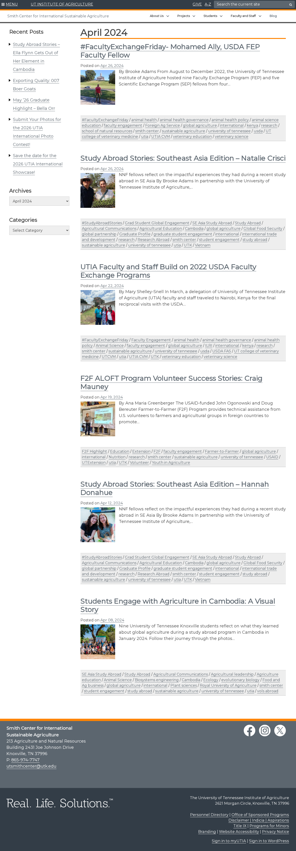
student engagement (219, 239)
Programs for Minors (269, 825)
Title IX (240, 825)
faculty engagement (123, 125)
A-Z (208, 4)
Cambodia (194, 228)
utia (144, 136)
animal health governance (184, 120)
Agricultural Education (160, 228)
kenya (252, 125)
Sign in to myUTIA (229, 840)
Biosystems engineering (157, 680)
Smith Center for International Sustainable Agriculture (58, 16)
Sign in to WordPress (269, 840)
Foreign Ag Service (162, 125)
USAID (272, 457)
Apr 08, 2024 (112, 620)
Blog (273, 16)
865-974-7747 (25, 759)
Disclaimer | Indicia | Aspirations (258, 820)
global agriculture (200, 125)
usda (258, 131)
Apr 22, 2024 (112, 286)
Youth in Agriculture (171, 462)
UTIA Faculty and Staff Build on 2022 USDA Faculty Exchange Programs (168, 271)
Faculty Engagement (151, 340)
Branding (207, 831)
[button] (9, 4)
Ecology (210, 680)
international (232, 125)
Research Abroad (154, 239)
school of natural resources (107, 131)
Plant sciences (183, 685)
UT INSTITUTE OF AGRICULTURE (62, 4)
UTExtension (94, 462)
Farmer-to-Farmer (222, 451)
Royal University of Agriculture (228, 685)
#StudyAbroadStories (102, 223)
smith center (147, 131)
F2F (157, 451)
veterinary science (231, 136)
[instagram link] (265, 730)
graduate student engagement (183, 234)
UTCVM (109, 356)
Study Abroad (248, 223)
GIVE (197, 4)
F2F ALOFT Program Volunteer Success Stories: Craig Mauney (171, 382)
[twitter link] (280, 730)
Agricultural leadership (232, 674)
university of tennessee (229, 131)
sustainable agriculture (183, 131)
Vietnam (202, 245)
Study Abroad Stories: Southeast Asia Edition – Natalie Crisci (183, 158)
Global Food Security (263, 228)
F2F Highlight (94, 451)
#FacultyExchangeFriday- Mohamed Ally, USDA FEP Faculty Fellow (170, 50)
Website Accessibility (239, 831)
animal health (144, 120)
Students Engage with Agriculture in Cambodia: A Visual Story (177, 605)
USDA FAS (221, 351)
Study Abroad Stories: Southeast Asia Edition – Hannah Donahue (174, 488)
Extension (141, 451)
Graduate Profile (135, 234)
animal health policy (230, 120)
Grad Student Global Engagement (157, 223)
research (269, 125)
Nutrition (117, 457)
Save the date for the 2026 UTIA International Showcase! (38, 164)
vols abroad (267, 691)
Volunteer (139, 462)
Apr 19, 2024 (111, 397)
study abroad (255, 239)
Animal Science (110, 345)
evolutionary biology (240, 680)
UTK (188, 245)
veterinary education (192, 136)
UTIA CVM (160, 136)
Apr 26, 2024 (111, 65)
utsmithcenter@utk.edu (31, 766)
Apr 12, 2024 (111, 503)
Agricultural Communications (109, 228)
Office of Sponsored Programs (260, 814)
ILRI (208, 345)
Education (119, 451)
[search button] (291, 4)
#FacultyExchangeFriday (105, 120)
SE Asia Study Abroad (212, 223)
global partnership (99, 234)
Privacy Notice (275, 831)
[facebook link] (249, 730)
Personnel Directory (209, 814)
